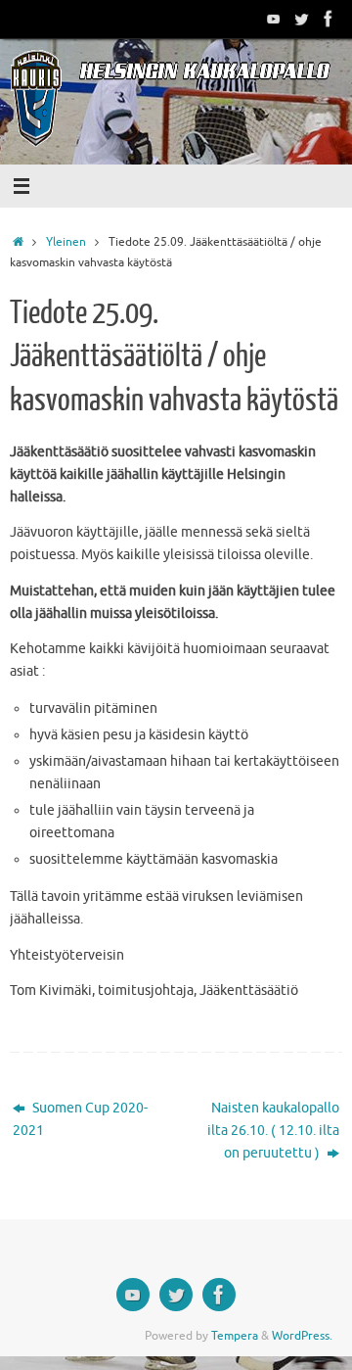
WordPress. (302, 1336)
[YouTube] (273, 18)
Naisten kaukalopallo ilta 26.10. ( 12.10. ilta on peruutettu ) (273, 1130)
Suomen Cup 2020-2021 (80, 1119)
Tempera (234, 1336)
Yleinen (66, 242)
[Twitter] (301, 18)
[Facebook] (328, 18)
